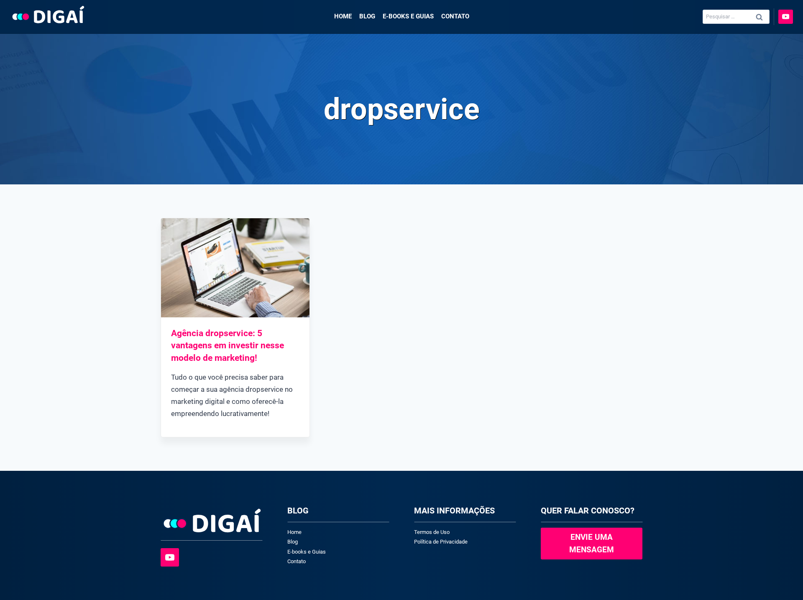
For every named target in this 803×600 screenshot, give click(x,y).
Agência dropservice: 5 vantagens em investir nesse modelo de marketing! (227, 345)
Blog (367, 16)
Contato (455, 16)
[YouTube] (785, 17)
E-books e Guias (408, 16)
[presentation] (235, 267)
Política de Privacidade (441, 542)
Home (343, 16)
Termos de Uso (432, 532)
